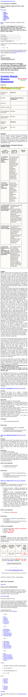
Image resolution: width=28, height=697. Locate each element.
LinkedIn (5, 686)
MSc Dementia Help (8, 658)
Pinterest (5, 689)
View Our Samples (5, 596)
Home (2, 22)
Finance (5, 660)
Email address (4, 36)
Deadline (3, 41)
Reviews (15, 611)
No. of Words (4, 39)
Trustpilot (3, 691)
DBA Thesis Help (7, 654)
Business (5, 680)
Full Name (3, 35)
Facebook (5, 678)
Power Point (6, 644)
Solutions (5, 619)
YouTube (5, 681)
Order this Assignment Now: (8, 59)
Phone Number (4, 38)
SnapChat (5, 687)
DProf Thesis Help (7, 656)
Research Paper (6, 630)
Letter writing (6, 642)
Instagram (5, 682)
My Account (3, 9)
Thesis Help (6, 629)
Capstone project (7, 647)
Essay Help (6, 631)
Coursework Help (7, 633)
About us (5, 618)
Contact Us (6, 623)
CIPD (4, 653)
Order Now (3, 584)
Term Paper (6, 641)
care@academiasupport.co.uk (18, 51)
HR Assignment (7, 645)
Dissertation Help (7, 635)
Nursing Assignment (8, 657)
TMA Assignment (7, 634)
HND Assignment (7, 646)
